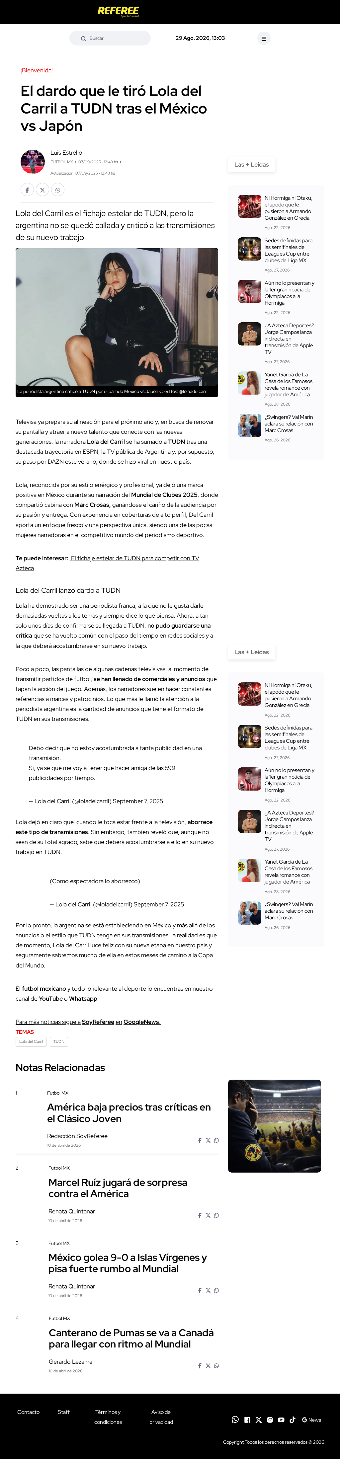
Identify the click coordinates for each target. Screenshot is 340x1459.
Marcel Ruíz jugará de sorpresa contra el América (117, 1187)
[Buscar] (83, 38)
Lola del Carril (31, 1041)
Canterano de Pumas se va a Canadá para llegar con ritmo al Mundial (131, 1338)
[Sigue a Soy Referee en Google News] (311, 1419)
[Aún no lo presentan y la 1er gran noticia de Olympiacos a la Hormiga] (249, 291)
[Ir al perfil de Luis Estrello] (33, 161)
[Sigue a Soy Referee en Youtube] (281, 1419)
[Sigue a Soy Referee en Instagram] (270, 1419)
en (119, 1022)
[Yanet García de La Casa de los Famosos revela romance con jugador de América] (249, 383)
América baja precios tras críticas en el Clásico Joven (129, 1112)
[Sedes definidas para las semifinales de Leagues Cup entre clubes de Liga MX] (249, 249)
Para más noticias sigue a (48, 1022)
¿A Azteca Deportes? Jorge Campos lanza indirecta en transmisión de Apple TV (289, 338)
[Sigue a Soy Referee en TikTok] (292, 1419)
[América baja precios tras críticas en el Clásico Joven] (274, 1126)
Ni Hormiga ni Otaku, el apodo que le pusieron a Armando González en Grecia (288, 207)
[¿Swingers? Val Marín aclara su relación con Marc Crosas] (249, 425)
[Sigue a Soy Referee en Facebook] (247, 1419)
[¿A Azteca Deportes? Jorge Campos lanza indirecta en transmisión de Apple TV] (249, 334)
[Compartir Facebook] (27, 189)
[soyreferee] (118, 12)
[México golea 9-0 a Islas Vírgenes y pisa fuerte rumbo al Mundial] (274, 1276)
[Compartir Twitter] (42, 189)
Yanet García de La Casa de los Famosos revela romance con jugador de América (288, 384)
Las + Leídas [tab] (251, 164)
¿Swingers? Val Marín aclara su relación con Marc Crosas (289, 424)
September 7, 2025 (138, 801)
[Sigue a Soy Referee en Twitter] (258, 1419)
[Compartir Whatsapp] (57, 189)
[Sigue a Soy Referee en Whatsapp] (235, 1419)
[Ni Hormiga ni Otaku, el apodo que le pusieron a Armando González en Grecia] (249, 206)
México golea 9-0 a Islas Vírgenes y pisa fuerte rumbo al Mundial (127, 1263)
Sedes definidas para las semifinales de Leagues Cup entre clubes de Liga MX (288, 250)
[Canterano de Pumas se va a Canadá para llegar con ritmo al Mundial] (274, 1351)
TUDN (58, 1041)
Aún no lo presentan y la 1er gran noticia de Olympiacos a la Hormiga (289, 292)
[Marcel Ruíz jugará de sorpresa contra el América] (274, 1201)
